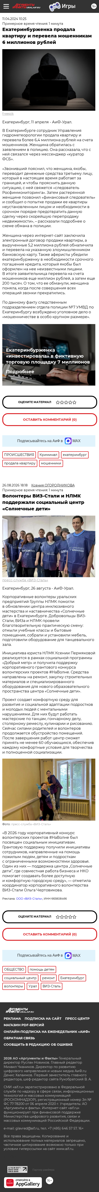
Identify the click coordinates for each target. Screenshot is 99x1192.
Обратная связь (19, 1038)
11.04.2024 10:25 (14, 19)
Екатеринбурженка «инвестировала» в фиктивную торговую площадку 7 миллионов (48, 356)
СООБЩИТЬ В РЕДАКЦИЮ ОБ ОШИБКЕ (38, 1044)
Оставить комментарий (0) (50, 420)
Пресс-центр (77, 1019)
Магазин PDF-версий (24, 1025)
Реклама (12, 1019)
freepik (8, 114)
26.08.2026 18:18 (15, 485)
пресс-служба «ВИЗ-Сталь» (25, 580)
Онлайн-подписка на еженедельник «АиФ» (47, 1032)
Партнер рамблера (43, 1169)
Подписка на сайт (43, 1019)
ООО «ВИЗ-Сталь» (29, 898)
